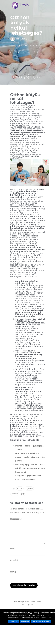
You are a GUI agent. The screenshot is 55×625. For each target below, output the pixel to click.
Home (17, 74)
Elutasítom (25, 621)
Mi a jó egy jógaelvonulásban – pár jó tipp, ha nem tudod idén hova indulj (30, 468)
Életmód (31, 74)
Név (12, 548)
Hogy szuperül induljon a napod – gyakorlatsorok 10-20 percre (30, 457)
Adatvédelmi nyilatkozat (41, 621)
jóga (23, 494)
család (19, 488)
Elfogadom (13, 621)
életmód (14, 494)
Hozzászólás (16, 518)
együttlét (29, 488)
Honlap (13, 571)
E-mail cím (15, 560)
